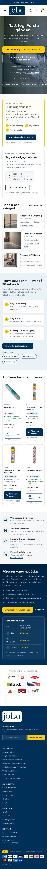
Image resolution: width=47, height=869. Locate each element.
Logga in (39, 610)
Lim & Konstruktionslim (12, 760)
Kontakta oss (7, 816)
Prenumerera (36, 737)
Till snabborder (16, 187)
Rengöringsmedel (31, 240)
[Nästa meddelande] (40, 2)
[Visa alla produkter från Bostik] (11, 677)
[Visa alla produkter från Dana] (22, 677)
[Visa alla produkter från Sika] (10, 691)
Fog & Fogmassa (9, 756)
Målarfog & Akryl (26, 226)
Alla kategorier (35, 205)
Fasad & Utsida (11, 85)
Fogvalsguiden (8, 823)
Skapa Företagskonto (11, 778)
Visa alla (38, 377)
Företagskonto (8, 819)
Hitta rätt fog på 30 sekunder (22, 49)
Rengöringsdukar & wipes (30, 261)
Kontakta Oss (8, 775)
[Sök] (30, 10)
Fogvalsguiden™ (9, 752)
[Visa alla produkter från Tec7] (35, 691)
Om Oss (5, 799)
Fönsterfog (24, 222)
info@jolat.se (10, 836)
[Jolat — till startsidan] (17, 10)
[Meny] (5, 10)
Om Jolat (6, 812)
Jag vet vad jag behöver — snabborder (23, 58)
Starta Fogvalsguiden (19, 137)
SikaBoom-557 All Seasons (34, 408)
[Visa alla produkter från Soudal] (21, 691)
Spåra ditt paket (9, 788)
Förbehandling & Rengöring (14, 767)
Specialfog (34, 222)
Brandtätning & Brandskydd (14, 763)
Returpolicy (7, 791)
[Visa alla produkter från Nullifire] (33, 684)
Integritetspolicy (9, 795)
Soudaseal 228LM (34, 470)
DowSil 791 (9, 407)
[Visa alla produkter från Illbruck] (13, 684)
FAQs (4, 803)
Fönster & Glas (29, 85)
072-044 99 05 (33, 73)
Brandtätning (9, 362)
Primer (26, 250)
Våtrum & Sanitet (33, 233)
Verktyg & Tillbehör (30, 255)
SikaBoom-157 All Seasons (12, 471)
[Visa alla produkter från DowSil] (35, 677)
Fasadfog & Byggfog (31, 216)
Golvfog (39, 265)
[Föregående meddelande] (6, 2)
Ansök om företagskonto (17, 610)
